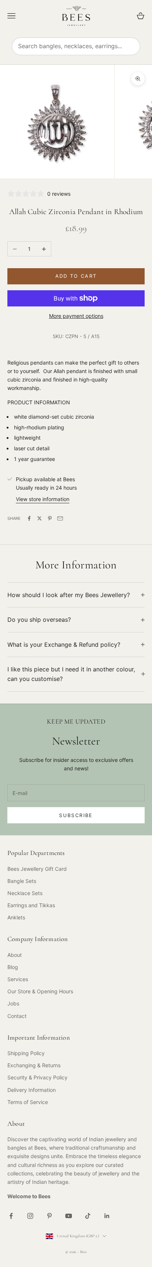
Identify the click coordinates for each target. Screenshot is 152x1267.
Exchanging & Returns (34, 1065)
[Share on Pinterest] (50, 518)
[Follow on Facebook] (11, 1216)
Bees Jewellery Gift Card (37, 869)
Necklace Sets (24, 893)
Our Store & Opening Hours (40, 991)
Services (17, 979)
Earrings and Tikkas (31, 905)
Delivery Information (31, 1090)
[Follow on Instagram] (30, 1216)
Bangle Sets (21, 881)
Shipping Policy (26, 1053)
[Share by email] (60, 518)
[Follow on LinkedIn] (107, 1216)
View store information (42, 499)
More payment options (76, 316)
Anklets (16, 917)
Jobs (13, 1003)
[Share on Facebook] (29, 518)
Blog (12, 967)
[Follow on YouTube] (68, 1216)
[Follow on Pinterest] (49, 1216)
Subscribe (76, 815)
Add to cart (76, 276)
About (14, 955)
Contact (17, 1016)
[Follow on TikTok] (87, 1216)
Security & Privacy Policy (37, 1077)
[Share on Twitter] (39, 518)
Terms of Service (27, 1102)
